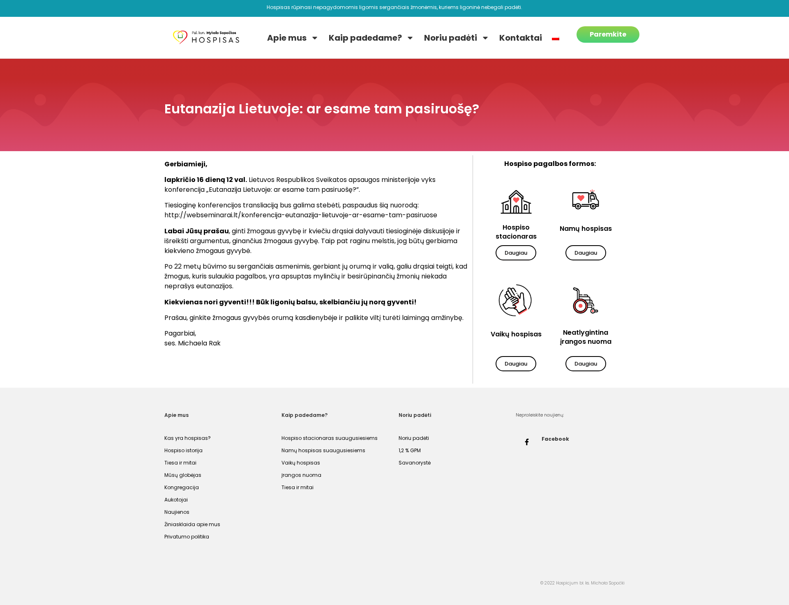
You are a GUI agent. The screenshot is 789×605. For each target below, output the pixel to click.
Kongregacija (181, 487)
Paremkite (608, 34)
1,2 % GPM (410, 450)
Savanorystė (415, 462)
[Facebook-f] (526, 442)
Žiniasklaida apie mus (192, 524)
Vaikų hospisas (300, 462)
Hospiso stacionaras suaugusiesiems (329, 438)
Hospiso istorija (183, 450)
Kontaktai (520, 38)
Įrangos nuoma (301, 475)
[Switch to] (555, 38)
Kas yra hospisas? (187, 438)
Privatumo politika (186, 536)
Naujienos (176, 511)
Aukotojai (176, 499)
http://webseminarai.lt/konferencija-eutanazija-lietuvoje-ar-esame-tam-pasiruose (300, 215)
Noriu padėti (450, 38)
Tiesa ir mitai (180, 462)
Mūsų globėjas (182, 475)
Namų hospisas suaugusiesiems (323, 450)
